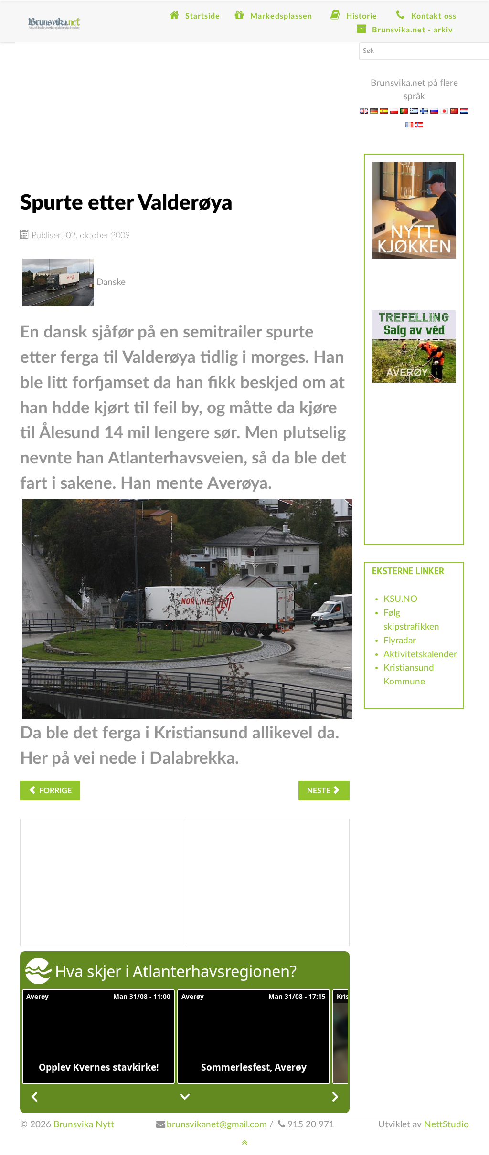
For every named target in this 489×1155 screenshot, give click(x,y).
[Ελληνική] (414, 110)
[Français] (409, 124)
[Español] (384, 110)
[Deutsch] (374, 110)
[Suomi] (424, 110)
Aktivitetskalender (420, 654)
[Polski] (394, 110)
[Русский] (434, 110)
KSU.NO (400, 599)
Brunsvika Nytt (83, 1124)
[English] (364, 110)
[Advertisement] (184, 109)
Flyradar (399, 640)
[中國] (454, 110)
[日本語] (444, 110)
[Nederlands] (464, 110)
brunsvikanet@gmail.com (217, 1124)
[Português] (404, 110)
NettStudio (446, 1124)
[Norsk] (419, 124)
